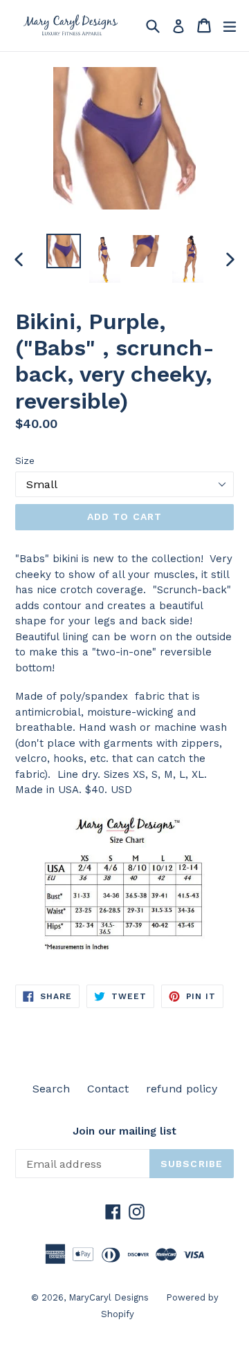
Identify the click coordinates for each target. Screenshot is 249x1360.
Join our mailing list (124, 1131)
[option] (63, 251)
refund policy (181, 1088)
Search (51, 1088)
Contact (108, 1088)
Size (25, 460)
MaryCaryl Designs (108, 1297)
